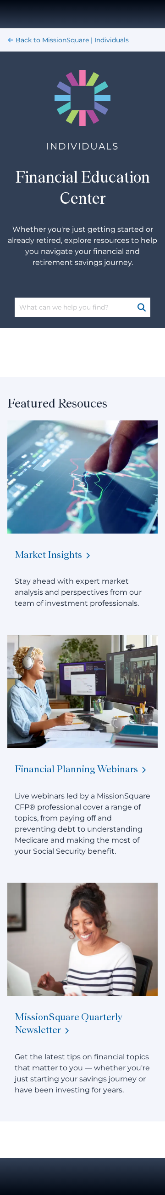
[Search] (142, 307)
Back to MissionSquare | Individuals (72, 40)
